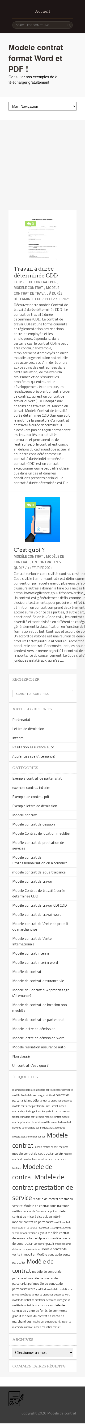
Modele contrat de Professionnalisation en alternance (40, 860)
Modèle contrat (28, 287)
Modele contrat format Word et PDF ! (35, 58)
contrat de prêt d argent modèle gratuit (32, 1111)
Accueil (42, 11)
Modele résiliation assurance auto (39, 1047)
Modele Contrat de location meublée (41, 833)
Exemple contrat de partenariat (37, 778)
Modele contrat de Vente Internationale (32, 941)
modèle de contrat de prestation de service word (45, 1294)
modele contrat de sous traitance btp (37, 1153)
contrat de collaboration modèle (28, 1090)
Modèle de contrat (27, 971)
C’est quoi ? (29, 550)
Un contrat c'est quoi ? (30, 1065)
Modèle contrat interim (30, 953)
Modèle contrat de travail (32, 881)
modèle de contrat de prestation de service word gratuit (41, 1300)
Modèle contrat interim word (35, 962)
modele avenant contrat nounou (29, 1136)
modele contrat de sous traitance (39, 872)
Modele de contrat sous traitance (46, 1205)
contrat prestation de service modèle (31, 1122)
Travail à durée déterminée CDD (36, 272)
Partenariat (21, 719)
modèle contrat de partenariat (32, 1222)
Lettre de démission (28, 728)
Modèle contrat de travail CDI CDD (39, 905)
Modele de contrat (32, 1171)
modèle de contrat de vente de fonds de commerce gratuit (40, 1310)
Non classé (21, 1056)
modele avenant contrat (52, 1128)
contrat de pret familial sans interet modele (43, 1106)
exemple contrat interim (31, 787)
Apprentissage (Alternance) (33, 756)
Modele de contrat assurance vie (38, 981)
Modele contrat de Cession (33, 824)
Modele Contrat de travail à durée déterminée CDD (38, 293)
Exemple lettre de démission (34, 806)
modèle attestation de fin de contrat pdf (33, 1211)
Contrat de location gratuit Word (38, 1095)
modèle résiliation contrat (47, 1327)
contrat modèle (61, 1117)
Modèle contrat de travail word (36, 914)
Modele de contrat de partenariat (38, 1019)
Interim (18, 738)
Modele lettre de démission (33, 1028)
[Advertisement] (42, 165)
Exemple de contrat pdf (35, 282)
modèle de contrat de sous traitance (30, 1305)
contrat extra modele (42, 1117)
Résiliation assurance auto (33, 747)
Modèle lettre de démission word (38, 1038)
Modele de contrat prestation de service (42, 1187)
